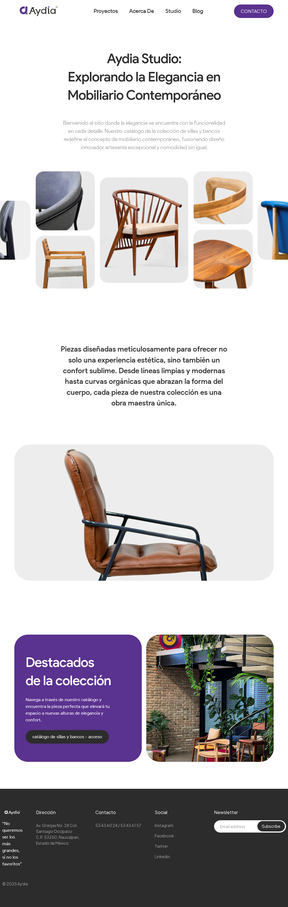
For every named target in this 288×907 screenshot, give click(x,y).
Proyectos (106, 11)
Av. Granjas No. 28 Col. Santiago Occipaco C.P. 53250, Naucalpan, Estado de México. (58, 834)
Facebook (164, 835)
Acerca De (141, 11)
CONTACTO (254, 11)
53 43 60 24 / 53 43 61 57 (118, 825)
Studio (173, 11)
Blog (197, 11)
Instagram (164, 825)
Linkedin (162, 856)
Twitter (161, 846)
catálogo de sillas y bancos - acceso (67, 736)
